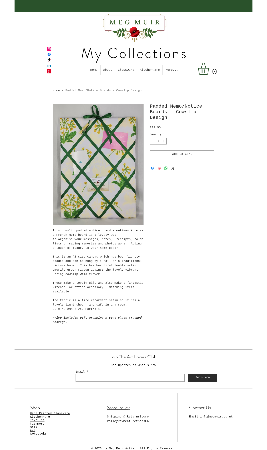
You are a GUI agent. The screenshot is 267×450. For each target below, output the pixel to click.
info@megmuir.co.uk (216, 416)
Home (56, 90)
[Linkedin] (49, 66)
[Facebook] (49, 54)
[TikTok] (49, 60)
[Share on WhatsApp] (166, 168)
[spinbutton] (158, 141)
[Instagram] (49, 49)
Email (80, 371)
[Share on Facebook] (152, 168)
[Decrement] (152, 141)
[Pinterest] (49, 71)
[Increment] (163, 141)
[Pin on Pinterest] (159, 168)
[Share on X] (173, 168)
